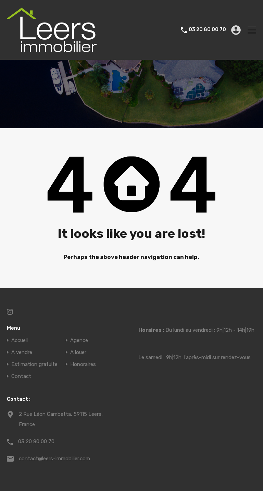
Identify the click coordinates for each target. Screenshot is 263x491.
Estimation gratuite (34, 364)
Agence (79, 340)
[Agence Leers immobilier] (52, 52)
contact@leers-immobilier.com (54, 458)
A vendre (21, 352)
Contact (21, 376)
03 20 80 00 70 (207, 29)
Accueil (19, 340)
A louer (78, 352)
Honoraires (83, 364)
